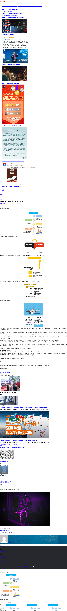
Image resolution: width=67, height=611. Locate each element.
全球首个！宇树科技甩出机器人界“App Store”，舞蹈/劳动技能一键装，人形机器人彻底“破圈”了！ (22, 6)
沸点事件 (3, 562)
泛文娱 (3, 190)
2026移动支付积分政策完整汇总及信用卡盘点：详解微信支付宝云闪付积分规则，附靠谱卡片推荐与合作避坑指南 (23, 407)
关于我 (3, 556)
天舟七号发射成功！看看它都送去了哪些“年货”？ (12, 13)
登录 (1, 194)
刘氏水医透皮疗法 (4, 461)
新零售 (3, 191)
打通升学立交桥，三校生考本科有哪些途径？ (11, 9)
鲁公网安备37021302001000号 (29, 566)
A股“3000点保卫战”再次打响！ (8, 34)
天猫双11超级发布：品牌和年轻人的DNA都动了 (4, 530)
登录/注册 (10, 542)
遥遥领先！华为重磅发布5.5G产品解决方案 (11, 64)
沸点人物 (3, 563)
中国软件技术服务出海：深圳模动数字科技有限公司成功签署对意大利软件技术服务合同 (18, 440)
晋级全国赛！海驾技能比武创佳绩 (5, 482)
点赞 (8, 372)
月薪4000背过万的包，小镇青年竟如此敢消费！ (11, 83)
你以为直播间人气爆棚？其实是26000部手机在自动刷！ (13, 17)
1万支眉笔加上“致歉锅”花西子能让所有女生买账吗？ (13, 161)
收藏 (5, 372)
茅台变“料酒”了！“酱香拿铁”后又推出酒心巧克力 (12, 186)
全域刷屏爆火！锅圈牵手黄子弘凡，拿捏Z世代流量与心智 (12, 447)
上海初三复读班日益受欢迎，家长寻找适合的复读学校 (8, 481)
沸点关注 (3, 561)
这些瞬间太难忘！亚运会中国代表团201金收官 (11, 125)
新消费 (3, 188)
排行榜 (3, 551)
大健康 (3, 189)
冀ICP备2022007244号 (22, 566)
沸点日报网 (17, 566)
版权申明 (3, 557)
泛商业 (1, 199)
